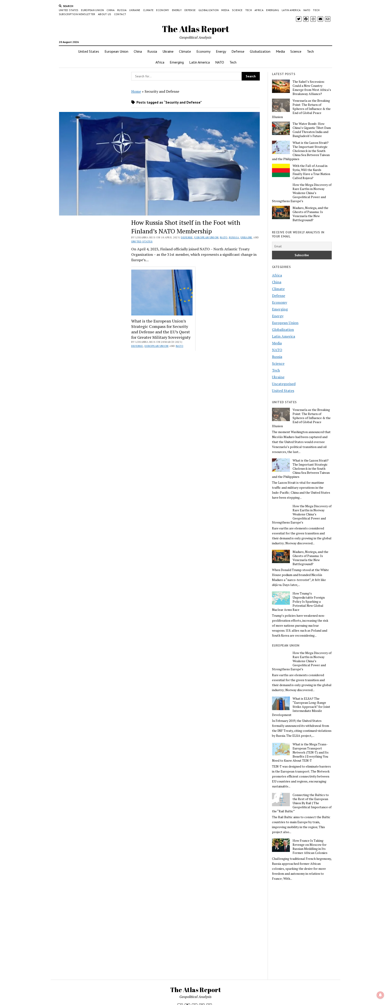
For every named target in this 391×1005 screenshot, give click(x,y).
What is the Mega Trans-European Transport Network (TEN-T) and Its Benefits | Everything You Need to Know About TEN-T (300, 752)
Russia (121, 10)
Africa (259, 10)
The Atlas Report (195, 29)
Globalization (208, 10)
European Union (92, 10)
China (110, 10)
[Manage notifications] (380, 995)
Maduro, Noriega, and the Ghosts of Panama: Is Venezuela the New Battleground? (310, 214)
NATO (306, 10)
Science (237, 10)
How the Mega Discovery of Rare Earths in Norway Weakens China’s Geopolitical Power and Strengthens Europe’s (301, 193)
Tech (248, 10)
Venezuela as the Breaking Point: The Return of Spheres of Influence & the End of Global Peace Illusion (301, 109)
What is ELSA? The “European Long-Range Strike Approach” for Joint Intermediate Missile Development (301, 707)
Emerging (272, 10)
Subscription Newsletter (77, 14)
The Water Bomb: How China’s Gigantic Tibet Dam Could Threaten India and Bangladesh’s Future (312, 130)
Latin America (291, 10)
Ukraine (134, 10)
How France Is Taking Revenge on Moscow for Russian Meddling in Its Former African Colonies (310, 847)
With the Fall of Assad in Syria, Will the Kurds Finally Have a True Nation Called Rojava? (311, 172)
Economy (162, 10)
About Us (104, 14)
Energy (177, 10)
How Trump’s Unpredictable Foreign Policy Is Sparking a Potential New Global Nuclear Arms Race (298, 601)
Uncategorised (284, 383)
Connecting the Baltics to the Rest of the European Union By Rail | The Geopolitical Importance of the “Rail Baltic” (301, 803)
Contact (120, 14)
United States (69, 10)
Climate (148, 10)
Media (225, 10)
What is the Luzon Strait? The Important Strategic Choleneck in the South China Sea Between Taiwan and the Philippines (301, 151)
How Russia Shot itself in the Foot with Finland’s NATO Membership (185, 226)
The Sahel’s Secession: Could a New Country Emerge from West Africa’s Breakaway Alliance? (312, 88)
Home (136, 91)
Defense (190, 10)
